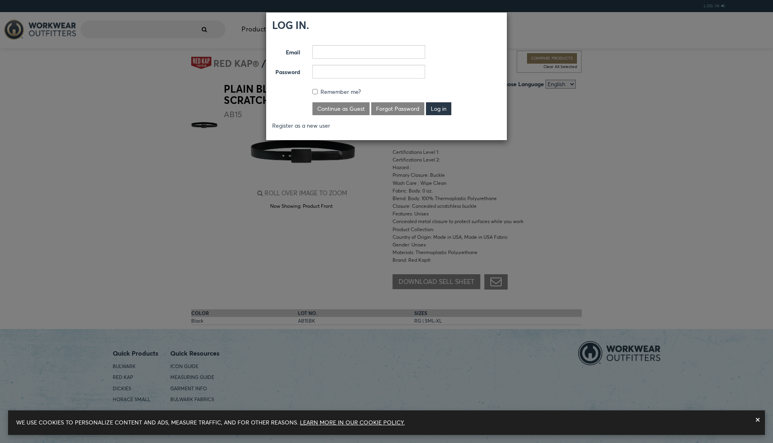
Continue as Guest (341, 108)
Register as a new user (301, 125)
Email (293, 52)
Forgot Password (398, 108)
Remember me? (340, 91)
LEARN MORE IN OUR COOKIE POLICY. (352, 422)
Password (287, 72)
